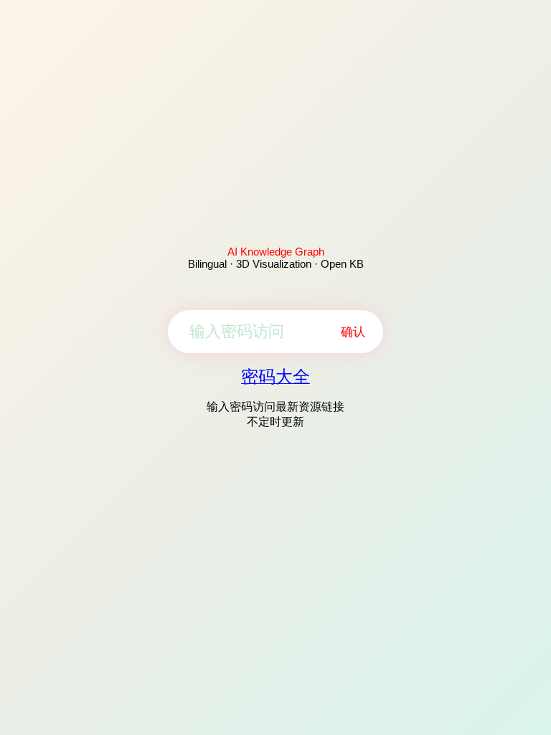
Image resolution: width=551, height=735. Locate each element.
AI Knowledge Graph (275, 251)
